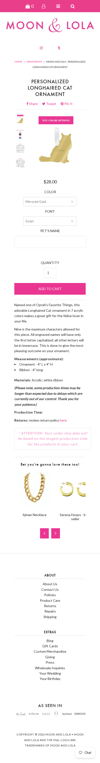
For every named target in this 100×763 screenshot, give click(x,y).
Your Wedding (50, 673)
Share (35, 104)
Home (18, 61)
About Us (50, 584)
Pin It (68, 104)
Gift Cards (50, 646)
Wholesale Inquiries (50, 668)
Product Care (50, 600)
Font (50, 211)
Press (50, 662)
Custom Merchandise (50, 651)
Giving (50, 657)
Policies (50, 595)
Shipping (50, 617)
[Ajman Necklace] (34, 506)
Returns (50, 606)
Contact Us (50, 589)
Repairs (50, 611)
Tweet (52, 104)
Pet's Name (50, 231)
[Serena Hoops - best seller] (75, 506)
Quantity (50, 263)
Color (50, 192)
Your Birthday (50, 679)
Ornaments (34, 61)
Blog (50, 641)
